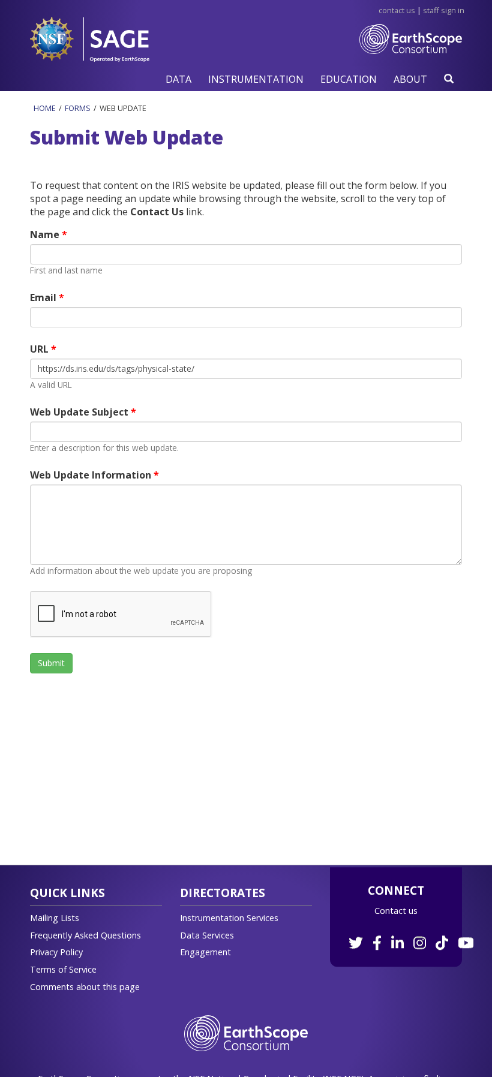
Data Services (207, 935)
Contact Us (397, 10)
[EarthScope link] (245, 1032)
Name (46, 234)
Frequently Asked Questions (85, 935)
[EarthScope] (410, 51)
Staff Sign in (443, 10)
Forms (78, 108)
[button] (178, 79)
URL (40, 349)
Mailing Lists (54, 917)
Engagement (205, 952)
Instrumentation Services (229, 917)
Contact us (396, 910)
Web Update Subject (80, 412)
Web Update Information (92, 475)
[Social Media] (410, 936)
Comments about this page (85, 986)
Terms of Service (63, 969)
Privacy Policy (56, 952)
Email (44, 297)
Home (45, 108)
